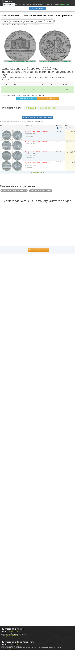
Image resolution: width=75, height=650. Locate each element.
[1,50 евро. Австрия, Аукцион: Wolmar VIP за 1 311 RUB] (7, 145)
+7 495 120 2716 (14, 631)
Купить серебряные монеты (27, 98)
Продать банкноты (53, 4)
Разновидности (48, 108)
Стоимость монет (8, 4)
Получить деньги (37, 8)
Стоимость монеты (12, 108)
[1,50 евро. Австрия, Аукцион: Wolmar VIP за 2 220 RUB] (7, 166)
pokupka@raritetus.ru (13, 636)
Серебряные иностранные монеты (14, 191)
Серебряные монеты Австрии (40, 191)
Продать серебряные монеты (47, 98)
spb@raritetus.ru (12, 649)
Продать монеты (20, 4)
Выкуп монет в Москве (12, 629)
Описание (31, 108)
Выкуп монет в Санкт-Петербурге (17, 642)
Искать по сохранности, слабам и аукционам (37, 117)
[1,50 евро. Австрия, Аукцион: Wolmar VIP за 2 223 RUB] (7, 155)
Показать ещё (37, 172)
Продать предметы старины (35, 4)
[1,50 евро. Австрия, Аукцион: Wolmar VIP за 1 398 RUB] (7, 135)
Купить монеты (64, 4)
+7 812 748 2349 (14, 644)
